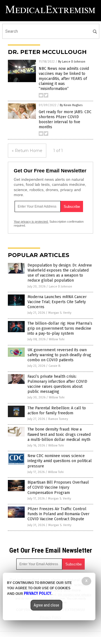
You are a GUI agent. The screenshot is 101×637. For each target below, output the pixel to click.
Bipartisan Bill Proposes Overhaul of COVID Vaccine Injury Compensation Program (58, 487)
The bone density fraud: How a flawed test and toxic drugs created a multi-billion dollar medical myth (59, 434)
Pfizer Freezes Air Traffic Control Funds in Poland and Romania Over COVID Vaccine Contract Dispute (58, 514)
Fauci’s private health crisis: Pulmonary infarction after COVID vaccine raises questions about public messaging (57, 384)
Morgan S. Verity (59, 313)
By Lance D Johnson (71, 61)
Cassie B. (55, 366)
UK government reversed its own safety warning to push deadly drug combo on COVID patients (59, 355)
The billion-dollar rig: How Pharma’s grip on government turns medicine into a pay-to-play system (59, 328)
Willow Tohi (57, 339)
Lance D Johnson (60, 286)
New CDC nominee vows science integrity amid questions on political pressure (59, 460)
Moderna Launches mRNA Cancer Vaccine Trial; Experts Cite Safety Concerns (57, 301)
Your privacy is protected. (31, 221)
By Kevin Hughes (71, 105)
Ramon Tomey (58, 419)
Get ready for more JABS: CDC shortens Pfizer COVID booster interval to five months (65, 120)
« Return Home (27, 150)
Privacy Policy (37, 593)
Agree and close (46, 605)
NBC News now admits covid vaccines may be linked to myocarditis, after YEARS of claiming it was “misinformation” (64, 78)
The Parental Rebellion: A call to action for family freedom (56, 410)
